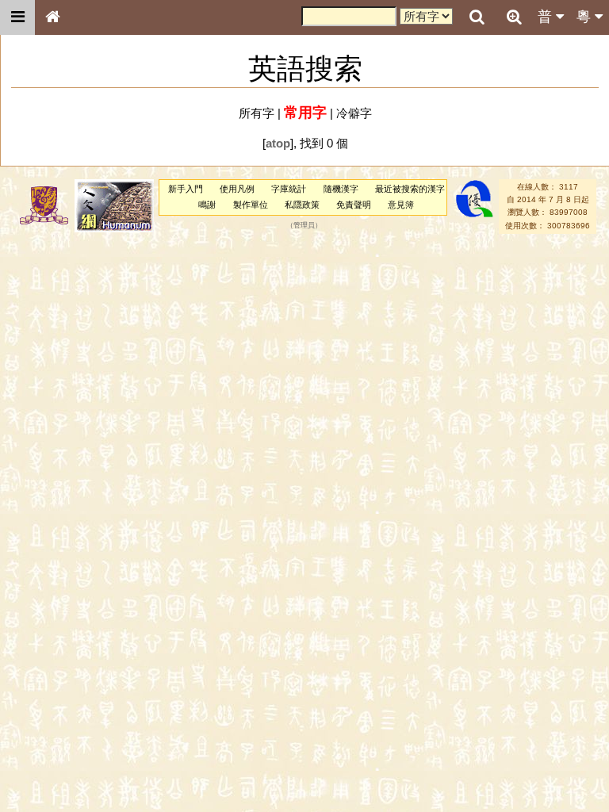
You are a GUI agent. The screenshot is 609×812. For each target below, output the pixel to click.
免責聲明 (353, 204)
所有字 (256, 113)
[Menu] (17, 17)
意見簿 (401, 204)
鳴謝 (207, 204)
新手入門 (185, 188)
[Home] (52, 17)
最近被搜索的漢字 (410, 188)
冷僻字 (354, 113)
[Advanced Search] (513, 16)
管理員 (304, 225)
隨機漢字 (341, 188)
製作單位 (250, 204)
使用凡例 (237, 188)
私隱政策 (302, 204)
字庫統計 (288, 188)
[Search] (476, 17)
